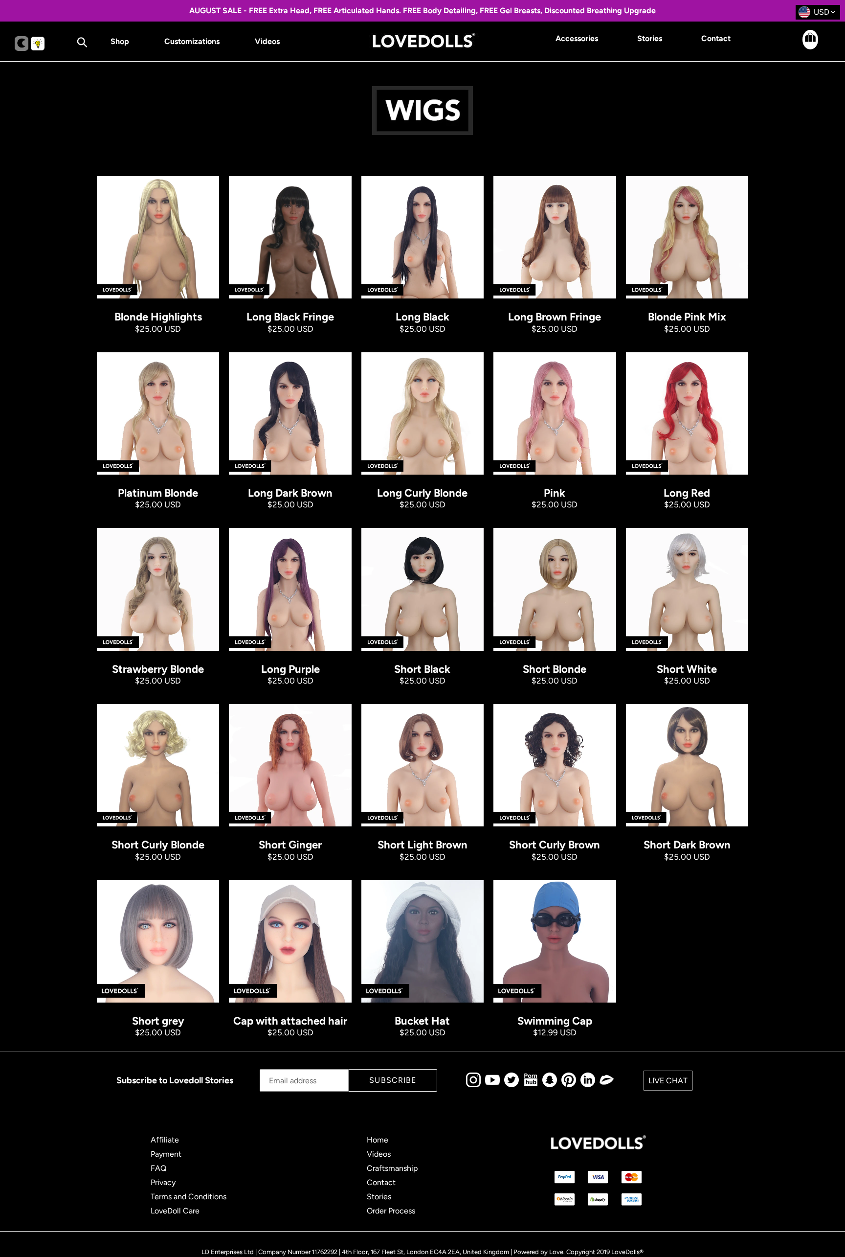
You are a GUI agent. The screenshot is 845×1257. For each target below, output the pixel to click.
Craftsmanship (392, 1168)
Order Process (391, 1210)
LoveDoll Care (175, 1210)
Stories (379, 1196)
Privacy (163, 1182)
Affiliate (165, 1139)
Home (377, 1139)
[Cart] (801, 46)
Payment (166, 1154)
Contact (381, 1182)
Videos (379, 1154)
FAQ (158, 1168)
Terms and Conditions (188, 1196)
